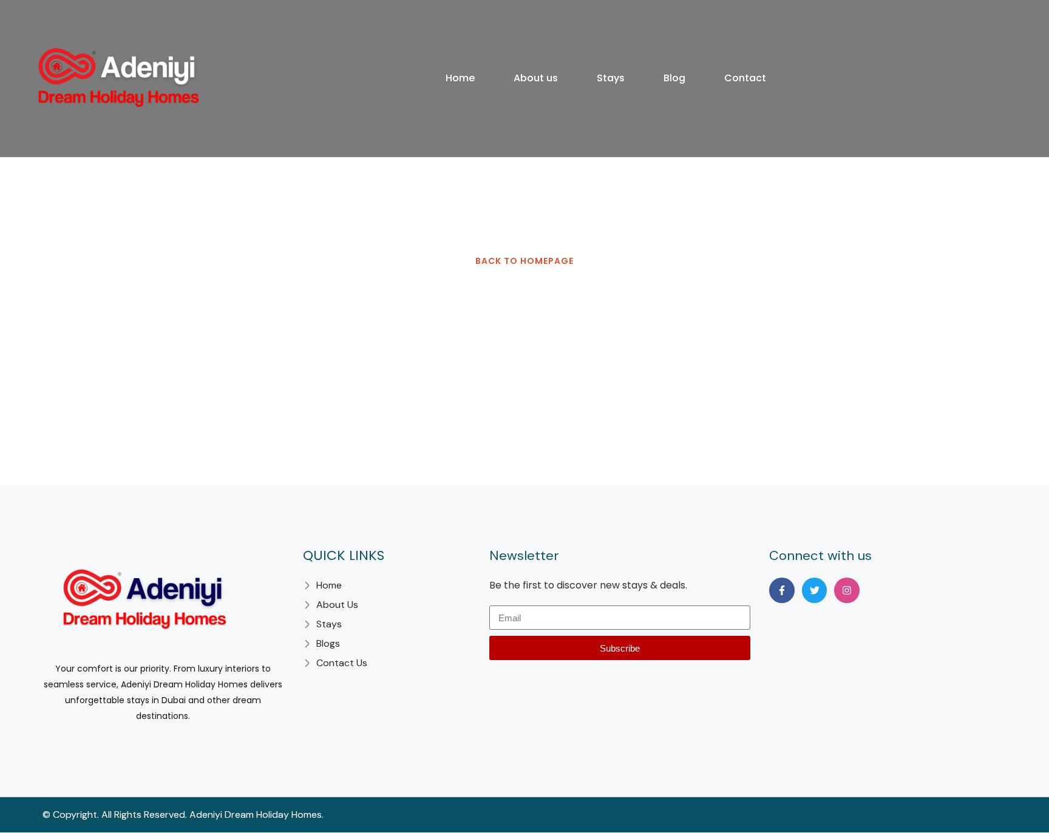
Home (460, 78)
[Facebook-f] (782, 590)
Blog (674, 78)
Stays (611, 78)
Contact (745, 78)
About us (536, 78)
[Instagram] (847, 590)
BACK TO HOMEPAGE (524, 261)
